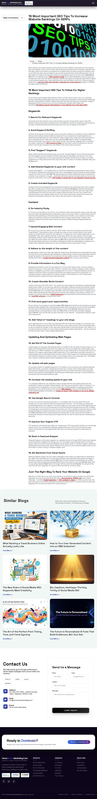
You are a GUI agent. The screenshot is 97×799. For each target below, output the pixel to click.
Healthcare (58, 770)
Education (58, 773)
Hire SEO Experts (82, 770)
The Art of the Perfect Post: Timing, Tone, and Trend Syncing (22, 633)
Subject (54, 682)
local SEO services (38, 296)
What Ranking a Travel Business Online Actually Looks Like (24, 545)
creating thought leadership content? (56, 258)
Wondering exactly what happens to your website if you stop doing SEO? (62, 105)
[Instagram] (14, 781)
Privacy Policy (64, 794)
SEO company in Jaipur (67, 480)
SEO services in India (53, 143)
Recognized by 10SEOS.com (72, 478)
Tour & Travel (59, 776)
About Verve (80, 762)
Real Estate (58, 765)
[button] (22, 18)
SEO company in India (56, 77)
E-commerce (59, 762)
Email (73, 673)
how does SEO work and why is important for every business (59, 82)
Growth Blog (80, 765)
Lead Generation (38, 773)
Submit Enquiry (70, 710)
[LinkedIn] (9, 781)
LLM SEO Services (38, 776)
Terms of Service (77, 794)
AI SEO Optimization (39, 762)
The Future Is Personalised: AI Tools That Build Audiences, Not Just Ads (72, 633)
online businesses (57, 294)
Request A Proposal (78, 742)
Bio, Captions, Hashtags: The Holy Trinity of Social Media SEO (68, 589)
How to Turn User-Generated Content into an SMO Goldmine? (70, 545)
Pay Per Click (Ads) (38, 768)
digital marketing (50, 480)
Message (55, 691)
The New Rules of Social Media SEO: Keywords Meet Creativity (22, 589)
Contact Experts (82, 768)
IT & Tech (58, 768)
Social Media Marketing (40, 770)
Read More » (7, 550)
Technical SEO (37, 765)
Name (54, 673)
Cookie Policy (90, 794)
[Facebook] (3, 781)
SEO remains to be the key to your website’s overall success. (74, 178)
